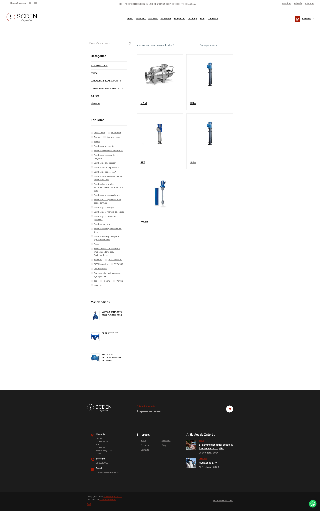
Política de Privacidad (223, 500)
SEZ (142, 162)
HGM (143, 103)
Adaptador (116, 132)
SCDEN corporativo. (113, 496)
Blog (202, 18)
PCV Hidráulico (101, 264)
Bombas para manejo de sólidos (109, 211)
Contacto (213, 18)
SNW (193, 162)
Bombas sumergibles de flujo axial (108, 230)
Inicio (130, 18)
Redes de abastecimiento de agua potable (107, 275)
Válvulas (309, 3)
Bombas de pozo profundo (106, 167)
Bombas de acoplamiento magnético (106, 157)
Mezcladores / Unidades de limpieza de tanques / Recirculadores (107, 251)
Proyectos (179, 18)
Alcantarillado (99, 65)
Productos (165, 18)
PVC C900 (118, 264)
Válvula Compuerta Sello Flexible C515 (112, 313)
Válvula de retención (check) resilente (111, 357)
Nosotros (141, 18)
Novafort (98, 259)
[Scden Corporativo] (22, 17)
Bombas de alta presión (105, 163)
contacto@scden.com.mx (108, 472)
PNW (193, 103)
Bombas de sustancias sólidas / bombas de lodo (108, 178)
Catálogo (192, 18)
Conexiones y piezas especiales (107, 88)
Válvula (119, 281)
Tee (95, 281)
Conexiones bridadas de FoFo (106, 80)
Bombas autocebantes (104, 146)
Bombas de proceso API (105, 171)
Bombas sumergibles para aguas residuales (106, 238)
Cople (96, 244)
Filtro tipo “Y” (110, 333)
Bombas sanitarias (102, 224)
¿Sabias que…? (208, 463)
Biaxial (97, 141)
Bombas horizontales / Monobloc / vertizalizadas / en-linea (108, 187)
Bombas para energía (104, 207)
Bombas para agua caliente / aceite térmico (107, 201)
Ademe (97, 137)
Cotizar (306, 18)
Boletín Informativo (146, 406)
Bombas (286, 3)
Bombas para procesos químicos (105, 218)
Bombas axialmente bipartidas (108, 150)
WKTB (144, 222)
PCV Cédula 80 (115, 259)
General (203, 458)
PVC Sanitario (100, 268)
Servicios (153, 18)
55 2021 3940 (102, 463)
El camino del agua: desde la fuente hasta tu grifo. (216, 446)
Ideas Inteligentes (108, 499)
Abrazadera (99, 132)
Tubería (298, 3)
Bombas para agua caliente (107, 195)
